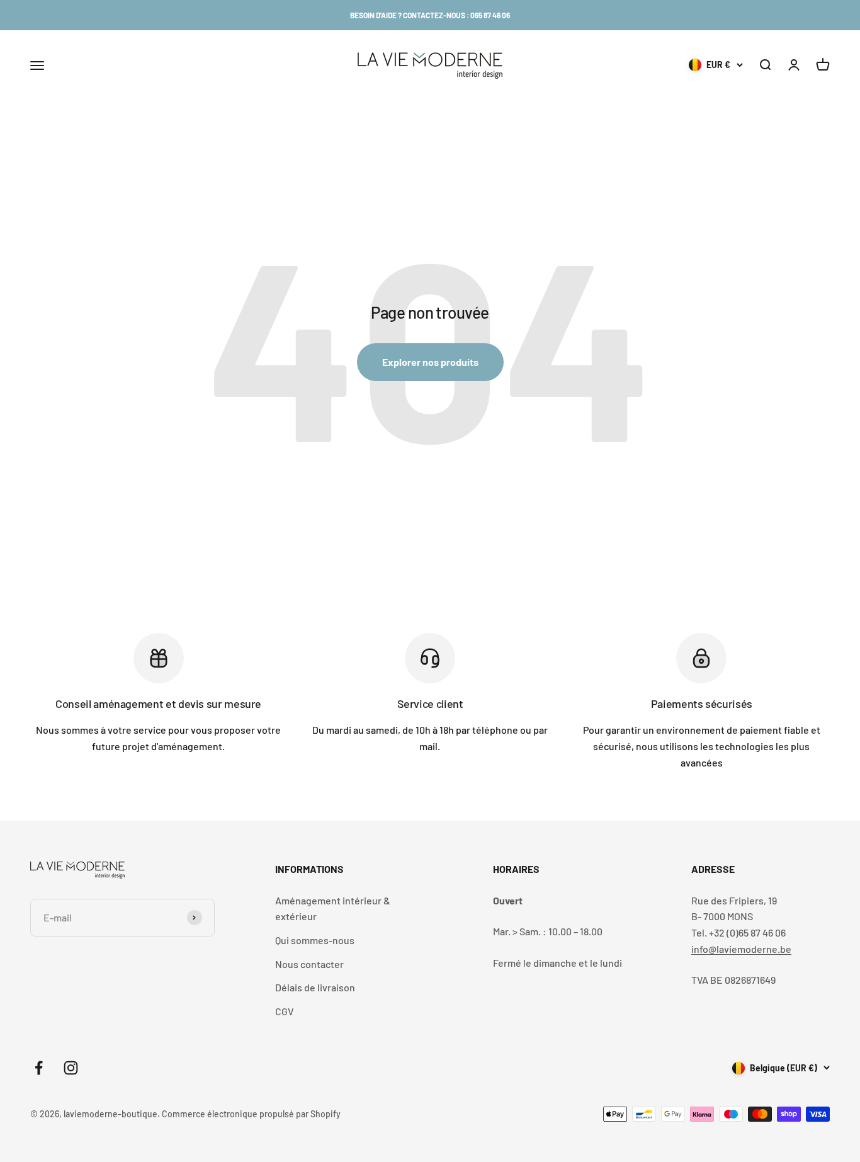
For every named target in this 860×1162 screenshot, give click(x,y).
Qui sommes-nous (314, 940)
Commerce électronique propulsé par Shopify (251, 1113)
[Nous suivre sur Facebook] (38, 1067)
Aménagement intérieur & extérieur (332, 908)
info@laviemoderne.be (741, 949)
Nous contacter (309, 964)
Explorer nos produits (430, 362)
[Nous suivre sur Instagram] (70, 1067)
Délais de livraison (315, 987)
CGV (284, 1011)
